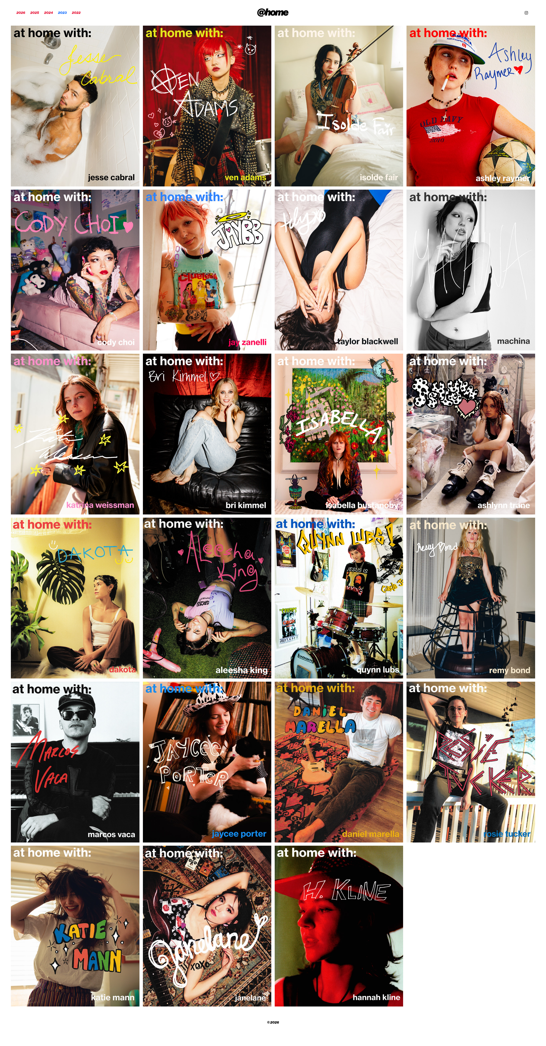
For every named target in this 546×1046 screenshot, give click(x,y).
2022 (76, 13)
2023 (62, 13)
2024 (48, 13)
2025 (34, 13)
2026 (20, 13)
